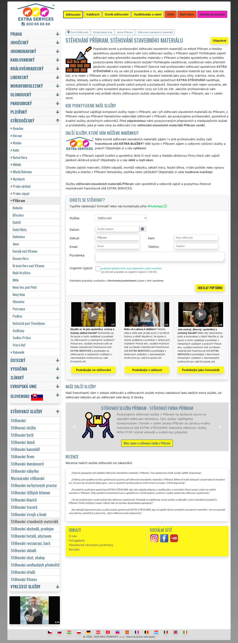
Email (73, 247)
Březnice (18, 215)
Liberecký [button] (19, 77)
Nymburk (19, 179)
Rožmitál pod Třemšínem (29, 323)
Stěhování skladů (23, 550)
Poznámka (77, 255)
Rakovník (18, 352)
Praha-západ (21, 193)
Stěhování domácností (27, 463)
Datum (74, 229)
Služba (74, 218)
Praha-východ (21, 186)
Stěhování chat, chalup (28, 557)
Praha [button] (16, 34)
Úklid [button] (170, 14)
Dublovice (19, 236)
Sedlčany (18, 330)
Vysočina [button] (18, 369)
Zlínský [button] (17, 377)
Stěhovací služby (23, 427)
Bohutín (17, 207)
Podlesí (17, 316)
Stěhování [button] (73, 14)
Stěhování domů (23, 442)
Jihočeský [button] (19, 42)
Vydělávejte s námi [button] (147, 14)
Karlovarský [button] (22, 60)
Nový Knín (19, 294)
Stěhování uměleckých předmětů (35, 565)
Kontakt (74, 549)
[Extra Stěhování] (35, 12)
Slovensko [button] (20, 396)
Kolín (16, 150)
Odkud (74, 238)
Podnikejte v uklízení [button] (147, 370)
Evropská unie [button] (23, 386)
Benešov (18, 128)
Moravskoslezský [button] (26, 86)
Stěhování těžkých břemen (30, 492)
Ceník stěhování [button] (116, 14)
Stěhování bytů (22, 435)
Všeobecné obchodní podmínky (91, 545)
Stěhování (18, 420)
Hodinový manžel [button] (212, 14)
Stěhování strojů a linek (28, 514)
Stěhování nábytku (25, 471)
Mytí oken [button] (187, 14)
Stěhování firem (22, 456)
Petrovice (19, 308)
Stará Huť (19, 345)
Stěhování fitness (24, 579)
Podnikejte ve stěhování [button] (93, 370)
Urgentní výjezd (81, 268)
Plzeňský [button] (18, 112)
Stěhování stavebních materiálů (34, 521)
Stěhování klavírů (24, 500)
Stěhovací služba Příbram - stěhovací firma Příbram (147, 408)
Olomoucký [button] (20, 94)
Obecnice (18, 301)
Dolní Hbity (20, 229)
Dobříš (17, 222)
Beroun (17, 135)
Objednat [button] (219, 40)
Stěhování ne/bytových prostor (34, 485)
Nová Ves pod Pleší (25, 287)
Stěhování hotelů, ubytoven (31, 536)
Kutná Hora (20, 157)
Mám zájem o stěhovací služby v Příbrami (147, 443)
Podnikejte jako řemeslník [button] (200, 370)
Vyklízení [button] (92, 14)
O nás (73, 536)
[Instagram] (154, 538)
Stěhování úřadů (23, 572)
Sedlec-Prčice (22, 337)
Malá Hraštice (21, 272)
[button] (74, 427)
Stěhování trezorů (24, 507)
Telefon (153, 247)
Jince (16, 244)
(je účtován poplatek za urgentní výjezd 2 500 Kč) (129, 272)
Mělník (17, 164)
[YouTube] (174, 538)
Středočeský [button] (22, 120)
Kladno (17, 142)
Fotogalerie (77, 540)
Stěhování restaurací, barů (30, 543)
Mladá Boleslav (22, 171)
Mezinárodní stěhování (27, 478)
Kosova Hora (20, 258)
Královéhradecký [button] (27, 68)
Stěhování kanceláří (25, 449)
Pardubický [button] (21, 103)
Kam (151, 238)
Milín (16, 280)
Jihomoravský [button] (23, 51)
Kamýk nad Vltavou (25, 251)
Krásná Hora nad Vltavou (28, 265)
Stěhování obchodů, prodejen (32, 528)
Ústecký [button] (17, 360)
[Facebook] (164, 538)
